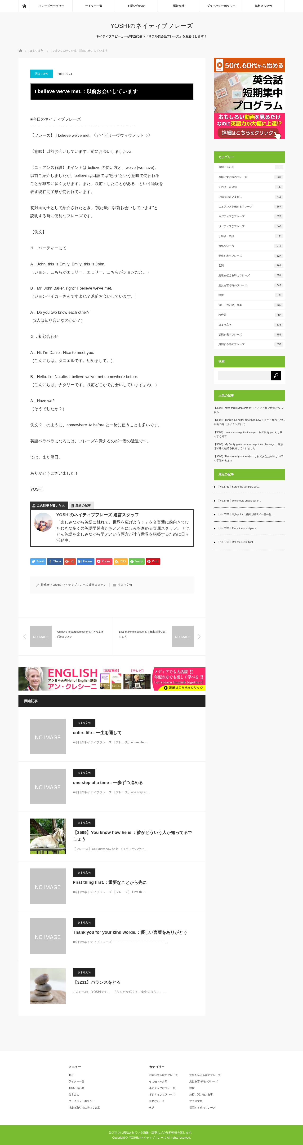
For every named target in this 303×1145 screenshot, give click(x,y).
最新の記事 (83, 505)
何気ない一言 (249, 245)
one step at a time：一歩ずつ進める (108, 782)
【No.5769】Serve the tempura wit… (238, 486)
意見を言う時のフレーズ (249, 285)
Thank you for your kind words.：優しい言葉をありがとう (130, 932)
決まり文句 (41, 73)
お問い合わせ (136, 6)
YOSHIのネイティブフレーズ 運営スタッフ (78, 584)
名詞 (249, 265)
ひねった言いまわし (249, 196)
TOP (71, 1075)
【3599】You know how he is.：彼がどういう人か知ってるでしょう (132, 836)
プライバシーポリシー (221, 6)
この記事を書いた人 (51, 505)
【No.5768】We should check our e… (239, 500)
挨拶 (249, 295)
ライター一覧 (93, 6)
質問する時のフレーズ (249, 344)
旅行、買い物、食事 (249, 305)
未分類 (249, 314)
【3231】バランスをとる (97, 982)
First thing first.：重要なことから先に (110, 882)
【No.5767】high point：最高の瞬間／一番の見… (245, 514)
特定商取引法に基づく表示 (84, 1107)
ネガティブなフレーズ (249, 216)
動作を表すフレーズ (249, 255)
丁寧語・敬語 (249, 236)
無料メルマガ (263, 6)
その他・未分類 (249, 186)
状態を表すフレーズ (249, 334)
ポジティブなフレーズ (249, 226)
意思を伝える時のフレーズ (249, 275)
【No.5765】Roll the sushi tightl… (236, 542)
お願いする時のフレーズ (249, 177)
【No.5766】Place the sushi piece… (238, 528)
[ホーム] (24, 6)
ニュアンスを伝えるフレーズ (249, 206)
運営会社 (178, 6)
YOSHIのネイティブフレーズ (151, 26)
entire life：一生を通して (97, 732)
